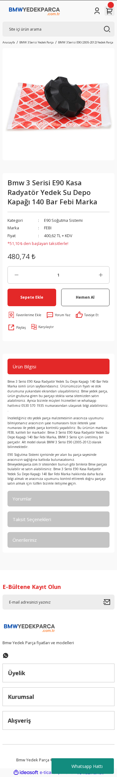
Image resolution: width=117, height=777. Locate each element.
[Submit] (109, 602)
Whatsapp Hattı (87, 766)
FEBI (47, 228)
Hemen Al (85, 297)
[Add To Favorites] (24, 315)
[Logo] (34, 11)
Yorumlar (22, 499)
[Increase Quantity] (100, 274)
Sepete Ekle (31, 297)
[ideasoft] (25, 772)
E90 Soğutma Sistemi (63, 220)
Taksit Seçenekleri (31, 519)
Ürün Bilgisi (24, 366)
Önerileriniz (24, 540)
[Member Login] (97, 11)
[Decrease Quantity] (16, 274)
